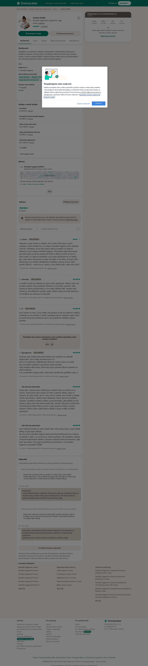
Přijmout (99, 103)
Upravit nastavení (83, 104)
